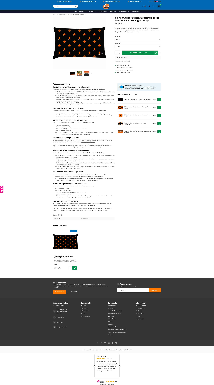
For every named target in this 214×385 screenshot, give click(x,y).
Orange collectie (68, 140)
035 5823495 (60, 317)
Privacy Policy (111, 319)
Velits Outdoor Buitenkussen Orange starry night (63, 257)
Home (75, 11)
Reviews (110, 321)
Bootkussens (92, 11)
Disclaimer (111, 316)
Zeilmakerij (82, 11)
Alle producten (140, 319)
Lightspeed (110, 349)
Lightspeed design (118, 349)
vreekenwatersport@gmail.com (134, 88)
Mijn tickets (139, 311)
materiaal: (118, 43)
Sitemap (110, 324)
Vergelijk (58, 268)
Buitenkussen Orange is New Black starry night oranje (72, 14)
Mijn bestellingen (140, 308)
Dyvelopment (128, 349)
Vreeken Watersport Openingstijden (117, 329)
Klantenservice (136, 11)
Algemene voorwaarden (114, 313)
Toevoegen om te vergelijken (122, 61)
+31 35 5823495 (146, 87)
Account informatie (141, 305)
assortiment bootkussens (88, 142)
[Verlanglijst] (153, 6)
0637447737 (60, 322)
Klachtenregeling (112, 327)
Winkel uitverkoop (124, 11)
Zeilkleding (113, 11)
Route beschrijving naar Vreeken (117, 332)
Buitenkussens (103, 11)
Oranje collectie (68, 203)
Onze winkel (73, 291)
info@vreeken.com (61, 327)
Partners (110, 335)
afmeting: (118, 36)
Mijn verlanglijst (140, 313)
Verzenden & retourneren (115, 311)
